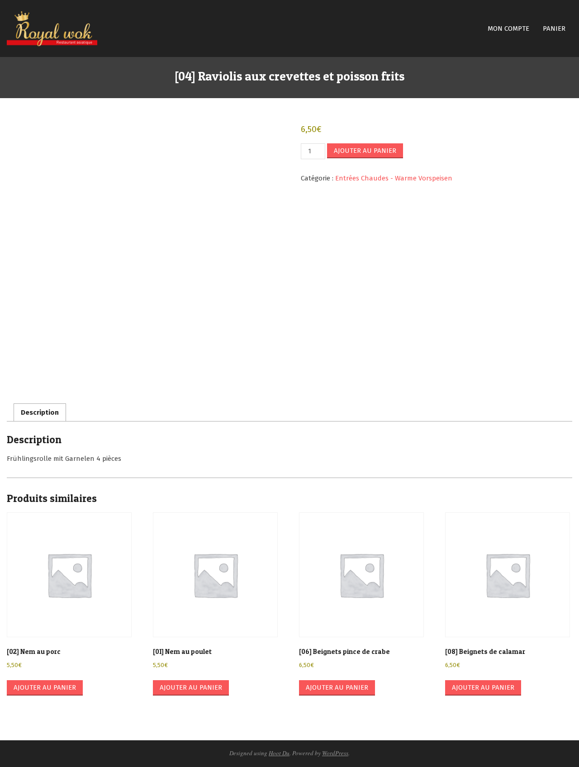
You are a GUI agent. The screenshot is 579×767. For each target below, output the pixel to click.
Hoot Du (279, 753)
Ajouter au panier (365, 151)
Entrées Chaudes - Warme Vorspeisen (393, 178)
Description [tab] (40, 412)
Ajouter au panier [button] (45, 687)
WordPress (335, 753)
